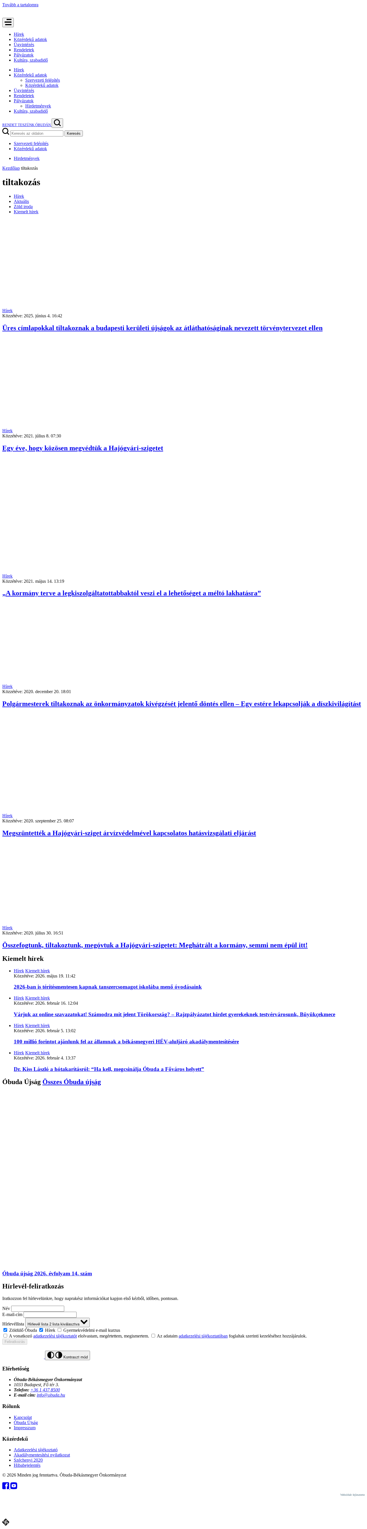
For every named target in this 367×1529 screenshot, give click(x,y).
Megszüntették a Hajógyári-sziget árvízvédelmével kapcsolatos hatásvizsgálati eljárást (129, 833)
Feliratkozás (15, 1342)
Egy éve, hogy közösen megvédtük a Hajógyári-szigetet (82, 448)
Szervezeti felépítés (42, 80)
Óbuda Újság (26, 1422)
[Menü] (8, 22)
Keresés (74, 133)
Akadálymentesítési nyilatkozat (42, 1454)
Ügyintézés (24, 44)
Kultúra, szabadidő (31, 60)
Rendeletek (24, 49)
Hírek (19, 34)
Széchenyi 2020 (28, 1460)
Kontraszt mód (75, 1357)
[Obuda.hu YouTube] (13, 1487)
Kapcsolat (23, 1417)
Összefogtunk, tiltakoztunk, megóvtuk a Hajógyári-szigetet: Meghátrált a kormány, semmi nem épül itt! (155, 945)
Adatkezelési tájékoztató (36, 1449)
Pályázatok (24, 54)
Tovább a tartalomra (20, 4)
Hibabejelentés (27, 1465)
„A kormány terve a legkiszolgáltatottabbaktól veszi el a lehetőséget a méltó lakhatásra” (131, 593)
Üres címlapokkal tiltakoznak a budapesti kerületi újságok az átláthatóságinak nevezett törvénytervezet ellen (162, 328)
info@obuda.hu (51, 1395)
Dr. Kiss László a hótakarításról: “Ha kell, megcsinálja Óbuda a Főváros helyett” (109, 1069)
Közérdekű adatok (30, 39)
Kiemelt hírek (26, 211)
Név (6, 1308)
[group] (183, 1330)
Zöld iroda (23, 206)
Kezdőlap (11, 168)
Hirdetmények (38, 105)
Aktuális (21, 201)
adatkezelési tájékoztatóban (203, 1336)
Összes (71, 1082)
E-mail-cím (12, 1314)
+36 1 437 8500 (45, 1389)
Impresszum (25, 1427)
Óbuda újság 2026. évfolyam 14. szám (47, 1273)
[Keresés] (57, 123)
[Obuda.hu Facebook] (6, 1487)
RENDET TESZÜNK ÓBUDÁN (27, 125)
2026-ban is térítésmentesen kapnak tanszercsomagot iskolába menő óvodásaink (108, 987)
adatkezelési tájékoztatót (55, 1336)
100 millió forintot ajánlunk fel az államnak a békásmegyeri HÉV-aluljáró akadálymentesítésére (126, 1042)
